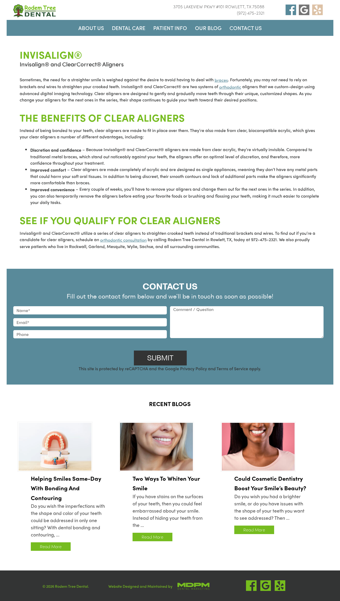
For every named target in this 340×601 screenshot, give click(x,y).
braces (221, 80)
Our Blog (208, 28)
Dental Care (128, 28)
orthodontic (230, 87)
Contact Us (246, 28)
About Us (91, 28)
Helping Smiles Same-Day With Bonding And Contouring (66, 488)
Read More (51, 546)
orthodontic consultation (123, 240)
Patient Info (170, 28)
